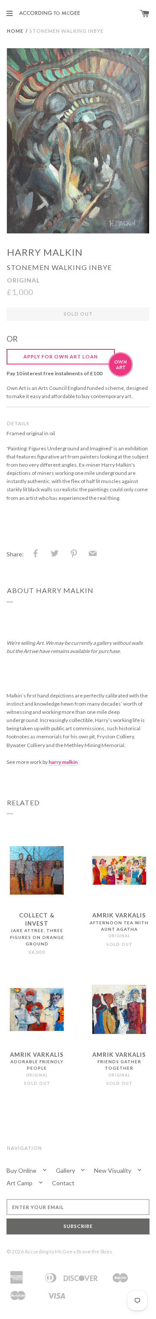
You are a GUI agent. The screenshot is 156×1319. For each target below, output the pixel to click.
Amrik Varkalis (119, 915)
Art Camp (20, 1183)
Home (15, 31)
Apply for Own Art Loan (60, 356)
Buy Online (22, 1170)
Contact (63, 1183)
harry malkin (45, 252)
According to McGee (48, 1251)
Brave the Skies (94, 1251)
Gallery (66, 1170)
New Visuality (113, 1170)
